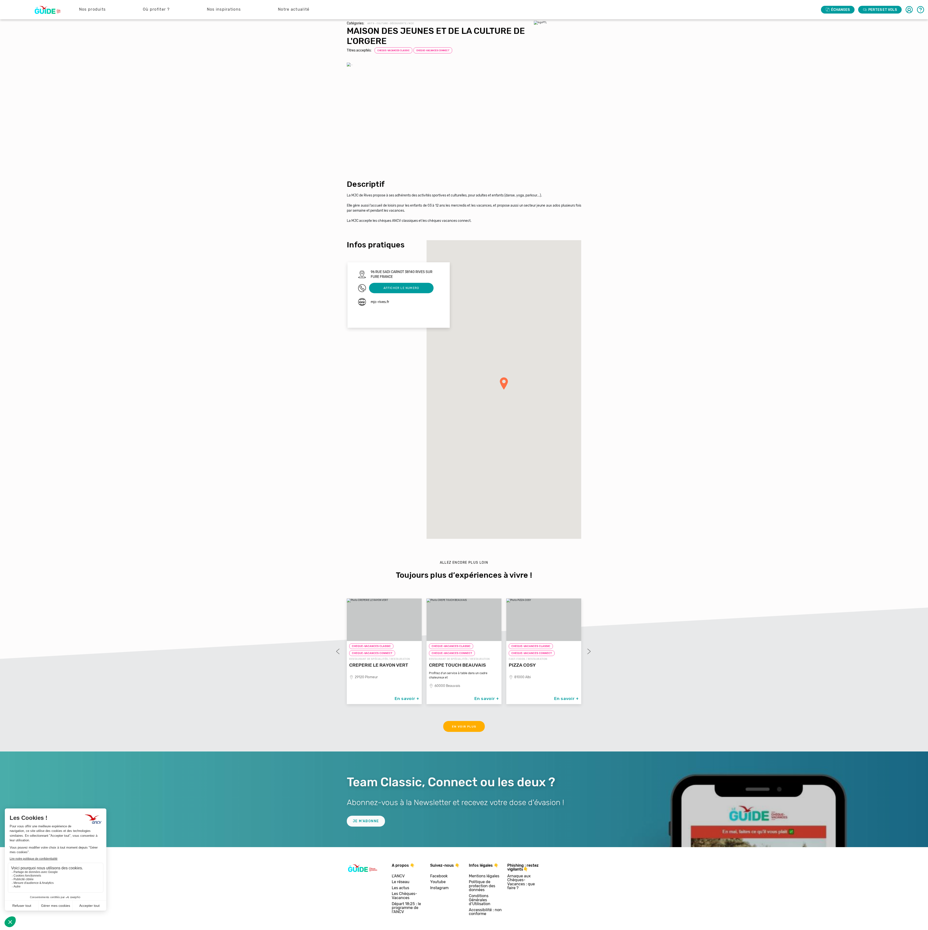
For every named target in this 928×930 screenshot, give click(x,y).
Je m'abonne (366, 821)
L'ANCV (398, 876)
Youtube (438, 882)
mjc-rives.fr (380, 302)
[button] (504, 383)
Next (588, 651)
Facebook (439, 876)
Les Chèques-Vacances (404, 896)
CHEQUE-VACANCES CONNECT (433, 50)
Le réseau (400, 882)
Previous (338, 651)
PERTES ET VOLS (882, 10)
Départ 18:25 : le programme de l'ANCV (406, 908)
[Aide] (920, 10)
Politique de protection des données (482, 886)
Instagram (439, 888)
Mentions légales (484, 876)
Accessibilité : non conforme (485, 912)
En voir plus (464, 726)
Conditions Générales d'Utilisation (479, 900)
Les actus (400, 888)
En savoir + (407, 698)
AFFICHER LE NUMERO (401, 288)
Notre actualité (294, 9)
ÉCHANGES (840, 10)
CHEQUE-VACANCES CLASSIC (393, 50)
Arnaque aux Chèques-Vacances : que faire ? (521, 882)
